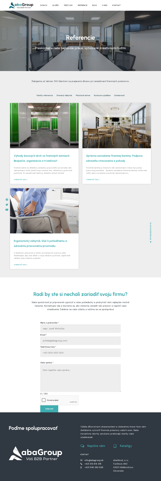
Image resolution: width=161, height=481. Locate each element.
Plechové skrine (83, 95)
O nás (104, 5)
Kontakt (116, 5)
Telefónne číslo (48, 347)
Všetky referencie (44, 95)
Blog (94, 5)
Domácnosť (119, 95)
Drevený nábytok (64, 95)
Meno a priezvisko (49, 323)
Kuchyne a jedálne (102, 95)
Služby (55, 5)
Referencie (82, 5)
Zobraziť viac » (21, 180)
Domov (43, 5)
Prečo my (68, 5)
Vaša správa (46, 362)
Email (43, 335)
